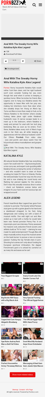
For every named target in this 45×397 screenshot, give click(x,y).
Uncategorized (13, 69)
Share (38, 61)
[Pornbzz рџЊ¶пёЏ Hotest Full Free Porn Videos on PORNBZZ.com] (13, 3)
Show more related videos (22, 375)
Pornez (7, 88)
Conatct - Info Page (26, 390)
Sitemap (15, 390)
